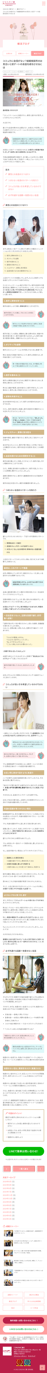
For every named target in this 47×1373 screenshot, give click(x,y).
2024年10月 (8, 1198)
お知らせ (9, 53)
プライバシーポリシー (20, 1356)
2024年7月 (7, 1208)
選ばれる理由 (34, 1295)
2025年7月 (7, 1191)
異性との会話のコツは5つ (19, 174)
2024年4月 (7, 1215)
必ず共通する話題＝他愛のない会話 (23, 195)
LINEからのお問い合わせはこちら (24, 1329)
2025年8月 (7, 1188)
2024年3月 (7, 1219)
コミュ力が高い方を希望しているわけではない (24, 187)
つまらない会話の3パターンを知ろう (23, 180)
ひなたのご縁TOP (8, 9)
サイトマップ (31, 1356)
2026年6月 (7, 1181)
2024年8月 (7, 1205)
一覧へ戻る (23, 1168)
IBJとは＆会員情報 (34, 1301)
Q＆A (13, 1308)
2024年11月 (8, 1195)
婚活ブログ (20, 9)
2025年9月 (7, 1185)
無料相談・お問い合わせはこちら (24, 1320)
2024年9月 (7, 1202)
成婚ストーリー (23, 53)
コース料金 (34, 1308)
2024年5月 (7, 1212)
